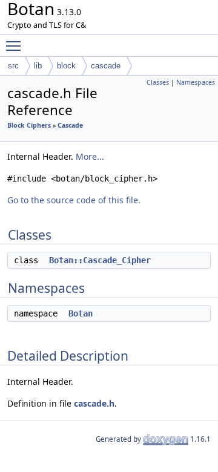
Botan (80, 313)
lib (38, 65)
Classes (158, 82)
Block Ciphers (29, 125)
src (13, 65)
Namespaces (195, 82)
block (66, 65)
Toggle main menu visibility (16, 45)
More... (90, 156)
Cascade (70, 125)
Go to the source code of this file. (73, 200)
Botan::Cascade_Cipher (100, 260)
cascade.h (94, 403)
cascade (106, 65)
